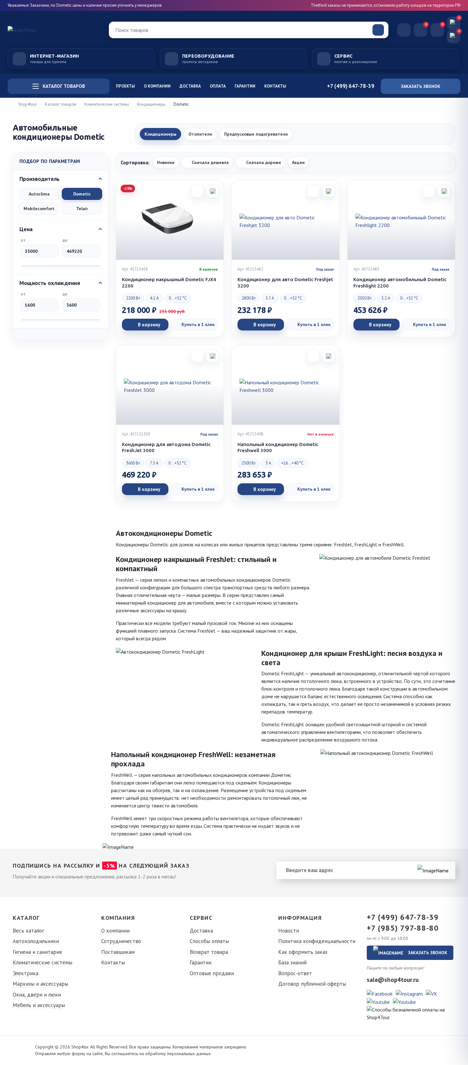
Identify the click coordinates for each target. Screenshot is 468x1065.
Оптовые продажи (212, 973)
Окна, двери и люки (37, 994)
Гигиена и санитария (37, 951)
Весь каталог (28, 930)
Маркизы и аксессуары (40, 983)
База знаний (292, 962)
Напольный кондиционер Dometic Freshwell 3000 (278, 447)
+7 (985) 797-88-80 (403, 928)
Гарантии (245, 86)
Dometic (82, 193)
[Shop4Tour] (54, 30)
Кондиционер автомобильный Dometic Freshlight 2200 (399, 282)
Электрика (25, 973)
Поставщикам (118, 951)
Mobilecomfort (39, 208)
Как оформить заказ (302, 951)
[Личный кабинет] (404, 30)
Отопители (200, 134)
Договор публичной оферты (312, 983)
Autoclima (39, 193)
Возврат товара (209, 951)
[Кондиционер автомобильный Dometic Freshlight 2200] (401, 220)
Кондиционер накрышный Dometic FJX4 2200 (169, 282)
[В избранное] (197, 191)
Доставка (190, 86)
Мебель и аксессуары (39, 1005)
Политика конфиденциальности (316, 941)
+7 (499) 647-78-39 (403, 917)
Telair (82, 208)
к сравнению (212, 191)
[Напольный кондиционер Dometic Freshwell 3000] (285, 385)
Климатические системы (42, 962)
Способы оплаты (209, 941)
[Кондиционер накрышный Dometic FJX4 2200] (169, 220)
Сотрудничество (121, 941)
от (23, 240)
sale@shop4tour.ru (393, 979)
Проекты (125, 86)
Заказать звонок (420, 86)
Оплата (218, 86)
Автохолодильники (36, 941)
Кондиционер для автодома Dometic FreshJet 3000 (166, 447)
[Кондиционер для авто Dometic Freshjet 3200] (285, 220)
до (64, 240)
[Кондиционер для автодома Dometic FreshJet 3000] (169, 385)
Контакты (275, 86)
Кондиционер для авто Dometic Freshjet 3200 (285, 282)
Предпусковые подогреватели (256, 134)
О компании (157, 86)
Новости (288, 930)
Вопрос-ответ (295, 973)
